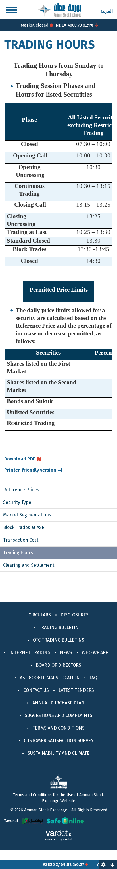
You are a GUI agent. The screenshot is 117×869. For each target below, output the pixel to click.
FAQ (93, 677)
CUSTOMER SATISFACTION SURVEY (58, 740)
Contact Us (36, 690)
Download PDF (19, 459)
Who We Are (95, 652)
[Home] (59, 9)
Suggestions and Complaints (58, 715)
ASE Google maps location (50, 677)
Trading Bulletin (59, 627)
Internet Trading (29, 652)
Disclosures (74, 615)
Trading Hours (18, 552)
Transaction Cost (20, 540)
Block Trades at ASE (23, 527)
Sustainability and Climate (58, 753)
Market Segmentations (27, 515)
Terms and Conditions (58, 728)
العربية (106, 11)
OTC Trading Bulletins (58, 640)
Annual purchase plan (58, 703)
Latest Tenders (76, 690)
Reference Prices (21, 489)
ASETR (98, 864)
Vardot (67, 839)
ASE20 (44, 864)
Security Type (17, 502)
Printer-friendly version (30, 470)
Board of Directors (58, 665)
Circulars (39, 615)
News (66, 652)
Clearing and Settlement (28, 565)
